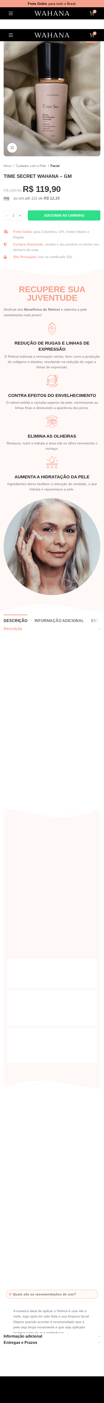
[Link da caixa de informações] (52, 689)
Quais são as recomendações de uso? (44, 1294)
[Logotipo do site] (52, 13)
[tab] (15, 620)
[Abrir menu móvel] (11, 13)
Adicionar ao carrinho (64, 215)
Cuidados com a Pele (31, 166)
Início (8, 166)
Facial (55, 166)
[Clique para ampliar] (12, 148)
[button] (52, 1294)
